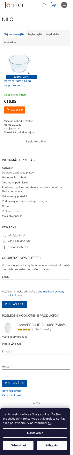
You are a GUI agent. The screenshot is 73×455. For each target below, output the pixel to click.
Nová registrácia (11, 391)
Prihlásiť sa (14, 304)
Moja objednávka (12, 216)
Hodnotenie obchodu (14, 177)
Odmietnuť (18, 445)
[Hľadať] (44, 5)
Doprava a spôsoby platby (18, 172)
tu (49, 423)
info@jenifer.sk (17, 235)
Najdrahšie (52, 34)
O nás (5, 206)
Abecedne (10, 42)
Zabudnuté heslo (12, 395)
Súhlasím (52, 445)
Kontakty (7, 168)
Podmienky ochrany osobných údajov (24, 201)
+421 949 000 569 (19, 241)
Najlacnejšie (35, 34)
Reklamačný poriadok (15, 196)
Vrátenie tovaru (11, 211)
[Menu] (64, 5)
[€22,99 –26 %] (19, 63)
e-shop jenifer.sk (18, 247)
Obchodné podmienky (15, 182)
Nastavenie (35, 433)
